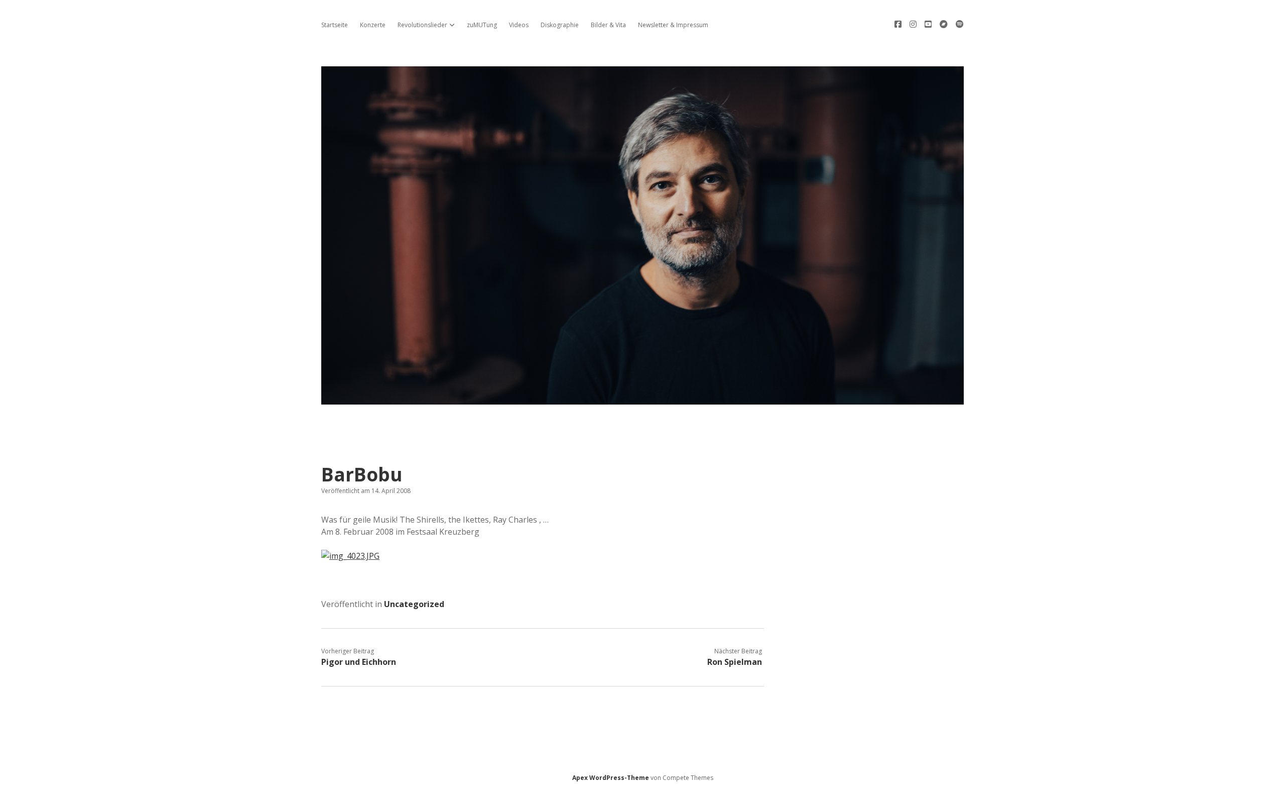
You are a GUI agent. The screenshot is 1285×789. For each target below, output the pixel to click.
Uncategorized (414, 604)
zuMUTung (482, 25)
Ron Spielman (734, 661)
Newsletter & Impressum (673, 25)
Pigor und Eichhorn (358, 661)
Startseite (334, 25)
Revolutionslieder (422, 25)
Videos (519, 25)
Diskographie (560, 25)
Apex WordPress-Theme (610, 777)
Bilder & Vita (608, 25)
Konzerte (373, 25)
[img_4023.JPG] (350, 555)
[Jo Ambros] (642, 398)
